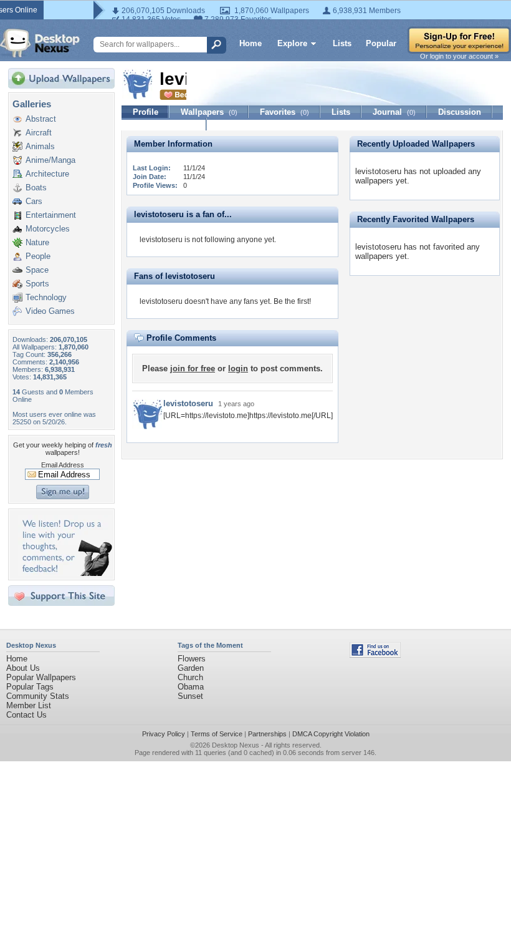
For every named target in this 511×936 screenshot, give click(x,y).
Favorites (284, 112)
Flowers (192, 658)
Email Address (62, 465)
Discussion (459, 112)
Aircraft (39, 132)
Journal (394, 112)
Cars (34, 201)
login (238, 368)
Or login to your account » (459, 56)
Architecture (47, 173)
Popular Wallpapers (41, 677)
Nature (37, 242)
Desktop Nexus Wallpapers (40, 43)
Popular (381, 43)
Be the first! (292, 301)
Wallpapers (209, 112)
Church (190, 677)
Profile (145, 112)
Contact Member (164, 124)
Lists (342, 43)
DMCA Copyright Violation (331, 734)
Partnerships (267, 734)
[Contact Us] (65, 573)
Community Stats (37, 696)
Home (250, 43)
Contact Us (26, 714)
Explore (292, 43)
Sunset (190, 696)
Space (37, 270)
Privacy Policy (163, 734)
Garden (191, 668)
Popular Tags (30, 686)
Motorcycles (48, 228)
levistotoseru (188, 403)
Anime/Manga (50, 160)
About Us (23, 668)
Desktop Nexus (235, 745)
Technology (46, 297)
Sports (37, 283)
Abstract (41, 119)
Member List (28, 705)
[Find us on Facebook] (375, 655)
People (38, 256)
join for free (192, 368)
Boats (36, 187)
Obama (191, 686)
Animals (40, 146)
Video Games (50, 311)
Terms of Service (216, 734)
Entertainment (51, 215)
